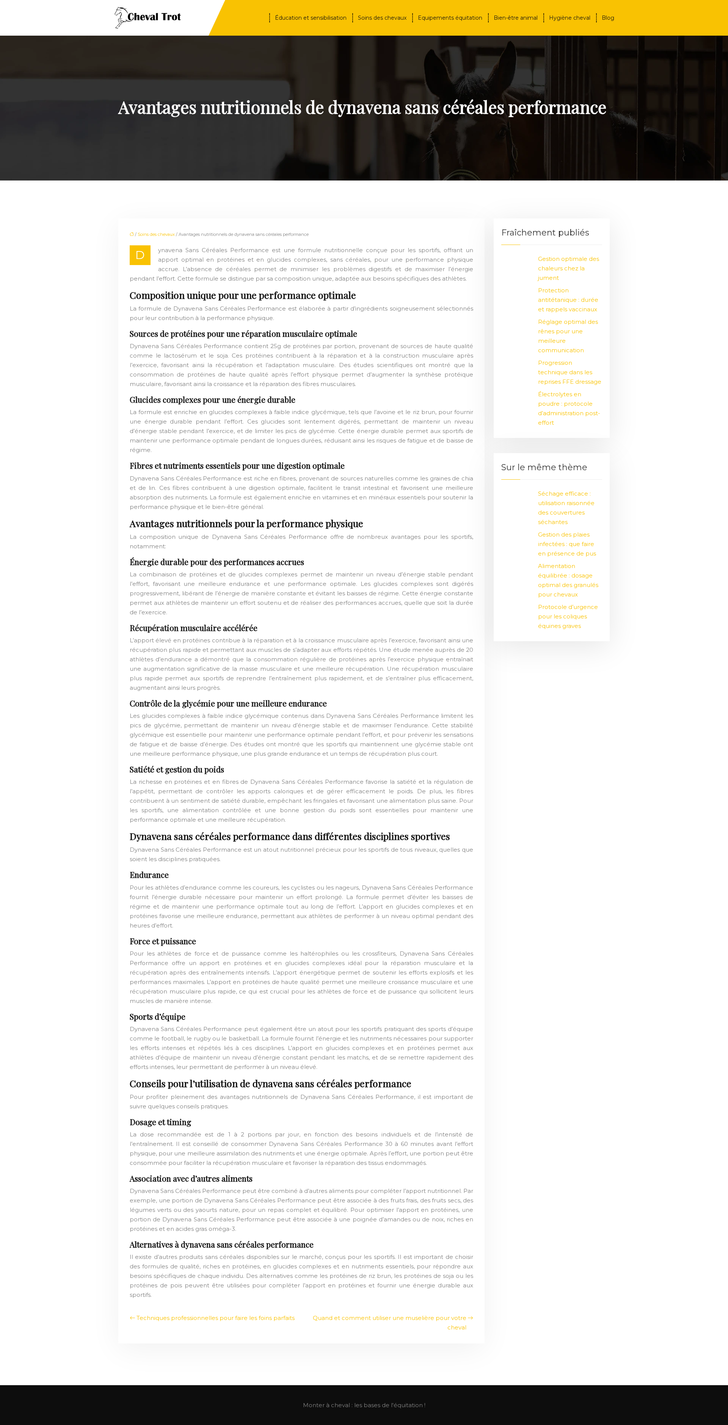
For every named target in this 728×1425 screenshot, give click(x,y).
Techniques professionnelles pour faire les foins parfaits (215, 1317)
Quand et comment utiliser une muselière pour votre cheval (389, 1322)
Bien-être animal (516, 17)
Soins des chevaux (382, 17)
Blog (608, 17)
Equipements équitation (450, 17)
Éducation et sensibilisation (311, 17)
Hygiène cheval (569, 17)
